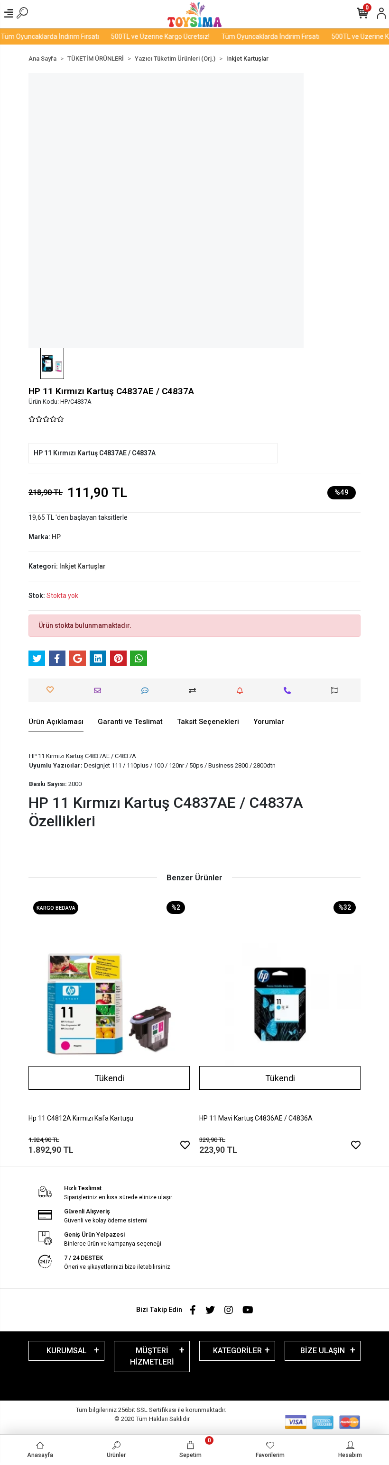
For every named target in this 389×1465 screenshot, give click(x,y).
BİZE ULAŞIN (322, 1350)
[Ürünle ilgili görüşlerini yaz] (147, 690)
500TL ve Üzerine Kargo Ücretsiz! (151, 36)
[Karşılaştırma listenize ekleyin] (194, 690)
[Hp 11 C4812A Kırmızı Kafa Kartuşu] (109, 1003)
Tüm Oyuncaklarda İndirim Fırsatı (261, 36)
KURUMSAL (66, 1350)
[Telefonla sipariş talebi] (289, 690)
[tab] (55, 722)
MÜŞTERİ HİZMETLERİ (152, 1356)
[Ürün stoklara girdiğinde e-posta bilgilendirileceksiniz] (242, 690)
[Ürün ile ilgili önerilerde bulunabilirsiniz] (337, 690)
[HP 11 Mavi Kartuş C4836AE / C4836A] (280, 1003)
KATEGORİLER (237, 1350)
